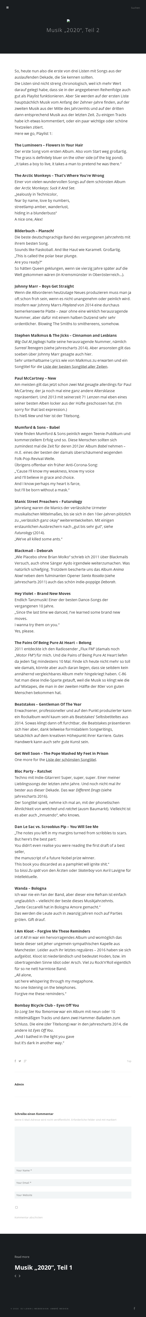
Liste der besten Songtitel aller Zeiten (75, 366)
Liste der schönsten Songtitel (71, 759)
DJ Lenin (26, 1309)
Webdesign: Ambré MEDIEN (51, 1309)
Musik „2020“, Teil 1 (43, 1267)
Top (129, 1061)
